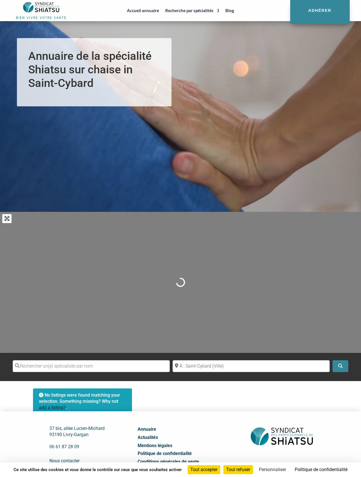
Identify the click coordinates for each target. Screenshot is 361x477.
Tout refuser (238, 469)
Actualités (148, 437)
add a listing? (52, 407)
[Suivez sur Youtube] (287, 459)
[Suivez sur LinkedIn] (275, 459)
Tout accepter (203, 469)
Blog (229, 10)
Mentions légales (155, 445)
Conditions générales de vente (168, 461)
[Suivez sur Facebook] (262, 459)
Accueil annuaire (143, 10)
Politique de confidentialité (165, 453)
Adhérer (319, 10)
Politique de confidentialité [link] (321, 469)
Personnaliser (272, 469)
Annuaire (147, 429)
